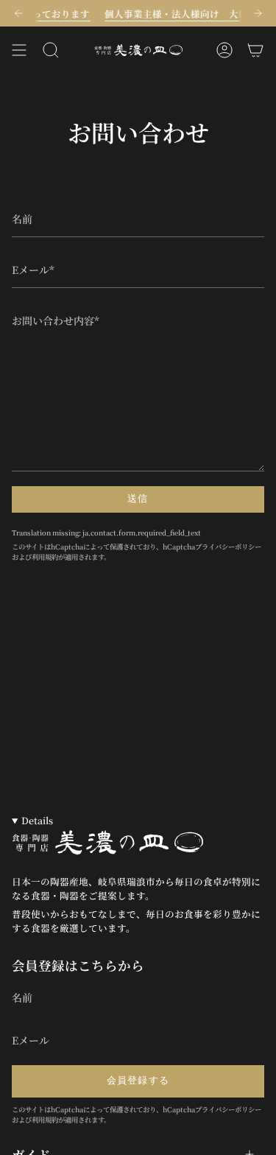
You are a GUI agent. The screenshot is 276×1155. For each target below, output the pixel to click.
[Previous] (18, 13)
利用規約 (45, 557)
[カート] (255, 50)
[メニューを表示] (19, 50)
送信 (138, 498)
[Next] (257, 13)
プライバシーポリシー (228, 546)
